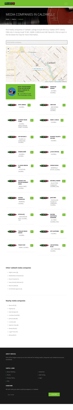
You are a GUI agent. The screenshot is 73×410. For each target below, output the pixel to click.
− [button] (8, 51)
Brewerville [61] (13, 328)
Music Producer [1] (14, 279)
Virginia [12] (12, 308)
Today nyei (21, 245)
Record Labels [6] (13, 285)
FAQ (8, 381)
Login (40, 378)
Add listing (42, 375)
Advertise (42, 372)
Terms (9, 375)
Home (7, 19)
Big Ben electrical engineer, (53, 215)
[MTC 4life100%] (37, 65)
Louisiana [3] (12, 322)
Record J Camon (55, 180)
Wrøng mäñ (22, 152)
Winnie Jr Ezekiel (53, 87)
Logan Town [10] (13, 332)
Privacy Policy (11, 378)
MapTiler (51, 81)
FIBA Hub (53, 104)
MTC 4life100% (37, 68)
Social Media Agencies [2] (15, 289)
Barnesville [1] (12, 335)
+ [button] (8, 49)
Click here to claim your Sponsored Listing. (25, 94)
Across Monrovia (21, 198)
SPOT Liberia (22, 104)
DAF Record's (22, 136)
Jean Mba (53, 197)
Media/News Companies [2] (16, 275)
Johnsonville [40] (13, 318)
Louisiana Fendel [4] (14, 315)
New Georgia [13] (13, 312)
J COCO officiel (54, 152)
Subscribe (54, 394)
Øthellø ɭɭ (21, 214)
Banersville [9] (12, 305)
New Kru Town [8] (13, 325)
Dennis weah (54, 165)
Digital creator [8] (13, 272)
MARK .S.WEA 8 (54, 120)
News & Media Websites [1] (16, 282)
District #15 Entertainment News (23, 182)
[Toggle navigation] (66, 4)
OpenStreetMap (57, 81)
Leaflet (46, 81)
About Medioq (11, 372)
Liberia (14, 19)
